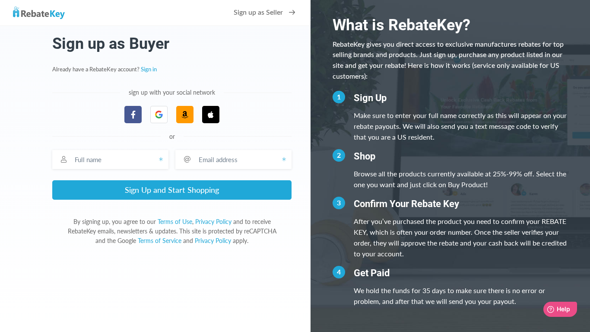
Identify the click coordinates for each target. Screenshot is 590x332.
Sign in (149, 69)
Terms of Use (175, 221)
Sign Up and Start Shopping (172, 190)
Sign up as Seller (259, 12)
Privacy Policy (213, 221)
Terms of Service (159, 240)
